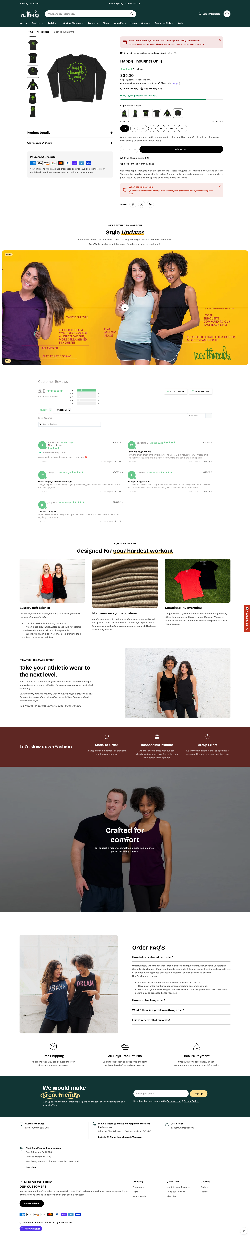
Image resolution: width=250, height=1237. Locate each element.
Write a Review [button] (202, 391)
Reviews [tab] (43, 409)
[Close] (220, 40)
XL (161, 128)
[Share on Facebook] (132, 204)
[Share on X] (141, 204)
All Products (43, 32)
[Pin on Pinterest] (150, 204)
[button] (116, 462)
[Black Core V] (146, 113)
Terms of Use (174, 1101)
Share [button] (44, 462)
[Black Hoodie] (167, 113)
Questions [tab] (62, 409)
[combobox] (90, 13)
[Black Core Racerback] (124, 113)
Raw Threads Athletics (40, 1222)
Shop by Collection (29, 3)
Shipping (124, 80)
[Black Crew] (156, 113)
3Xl (182, 128)
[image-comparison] (125, 308)
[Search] (132, 14)
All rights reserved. (62, 1222)
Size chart (217, 121)
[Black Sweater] (178, 113)
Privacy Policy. (191, 1101)
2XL (171, 128)
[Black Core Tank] (135, 113)
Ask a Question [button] (177, 391)
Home (30, 32)
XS (124, 128)
